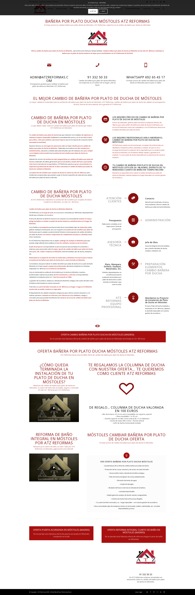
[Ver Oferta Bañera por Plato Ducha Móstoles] (127, 455)
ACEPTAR (93, 11)
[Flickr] (157, 592)
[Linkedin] (160, 592)
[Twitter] (154, 592)
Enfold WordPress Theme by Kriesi (60, 592)
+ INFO (103, 11)
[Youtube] (147, 592)
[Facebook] (150, 592)
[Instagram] (164, 592)
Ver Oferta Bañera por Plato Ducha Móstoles (126, 461)
